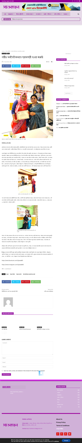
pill (57, 115)
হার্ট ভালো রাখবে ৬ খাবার (16, 19)
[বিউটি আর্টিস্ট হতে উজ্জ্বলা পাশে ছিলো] (45, 322)
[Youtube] (79, 1)
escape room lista (60, 106)
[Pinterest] (75, 1)
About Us (59, 419)
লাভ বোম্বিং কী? (4, 329)
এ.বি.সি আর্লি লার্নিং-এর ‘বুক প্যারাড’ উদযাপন (69, 103)
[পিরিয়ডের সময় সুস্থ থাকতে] (59, 87)
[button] (78, 14)
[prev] (75, 19)
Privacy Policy (61, 422)
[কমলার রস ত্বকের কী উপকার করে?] (27, 322)
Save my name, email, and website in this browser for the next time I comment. (24, 370)
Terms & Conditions (62, 425)
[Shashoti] (3, 62)
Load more (67, 93)
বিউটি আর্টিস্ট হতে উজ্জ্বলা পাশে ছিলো (43, 329)
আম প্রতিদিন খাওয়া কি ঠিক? (63, 127)
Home (3, 51)
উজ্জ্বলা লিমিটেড (12, 274)
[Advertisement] (41, 37)
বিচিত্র (8, 53)
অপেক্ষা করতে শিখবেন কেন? (64, 115)
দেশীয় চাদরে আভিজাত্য (48, 291)
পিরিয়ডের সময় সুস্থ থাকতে (69, 85)
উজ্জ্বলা (7, 274)
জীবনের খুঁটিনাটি (8, 51)
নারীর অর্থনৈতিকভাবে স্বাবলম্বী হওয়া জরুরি (29, 274)
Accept (66, 440)
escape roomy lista (61, 111)
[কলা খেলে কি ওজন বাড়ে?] (59, 80)
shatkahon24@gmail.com (35, 428)
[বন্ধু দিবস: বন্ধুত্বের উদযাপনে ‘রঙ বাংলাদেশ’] (59, 72)
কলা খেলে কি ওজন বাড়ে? (69, 78)
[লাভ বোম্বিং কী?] (10, 322)
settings (56, 441)
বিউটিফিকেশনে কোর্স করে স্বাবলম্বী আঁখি (10, 291)
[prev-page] (3, 333)
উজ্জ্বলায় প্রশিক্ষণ (19, 274)
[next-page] (5, 333)
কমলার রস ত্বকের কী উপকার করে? (25, 329)
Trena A (58, 103)
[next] (78, 19)
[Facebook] (73, 1)
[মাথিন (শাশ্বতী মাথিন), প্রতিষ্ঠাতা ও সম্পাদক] (5, 393)
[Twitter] (77, 1)
